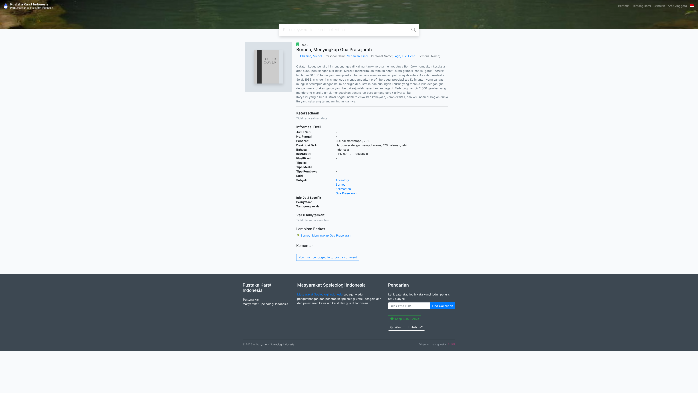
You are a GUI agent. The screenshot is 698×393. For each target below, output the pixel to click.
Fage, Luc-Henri (404, 56)
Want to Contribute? (409, 327)
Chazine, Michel (311, 56)
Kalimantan (343, 189)
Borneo (341, 184)
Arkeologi (342, 180)
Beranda (623, 6)
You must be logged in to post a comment (328, 257)
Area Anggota (677, 6)
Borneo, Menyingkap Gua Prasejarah (325, 235)
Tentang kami (641, 6)
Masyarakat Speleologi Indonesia (265, 304)
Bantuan (659, 6)
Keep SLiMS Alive (407, 319)
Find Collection (442, 306)
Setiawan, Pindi (357, 56)
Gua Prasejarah (346, 193)
